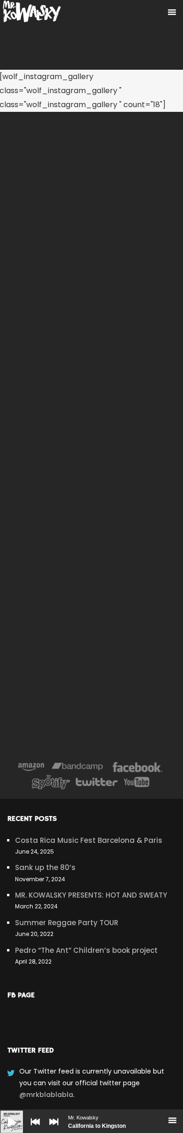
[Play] (4, 1114)
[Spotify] (50, 782)
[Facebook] (137, 767)
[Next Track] (51, 1128)
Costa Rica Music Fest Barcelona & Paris (88, 840)
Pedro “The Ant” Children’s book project (86, 950)
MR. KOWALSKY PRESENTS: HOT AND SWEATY (91, 895)
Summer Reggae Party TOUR (66, 923)
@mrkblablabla (46, 1094)
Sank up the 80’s (45, 867)
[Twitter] (96, 782)
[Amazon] (31, 767)
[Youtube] (137, 782)
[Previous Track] (33, 1128)
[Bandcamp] (77, 767)
